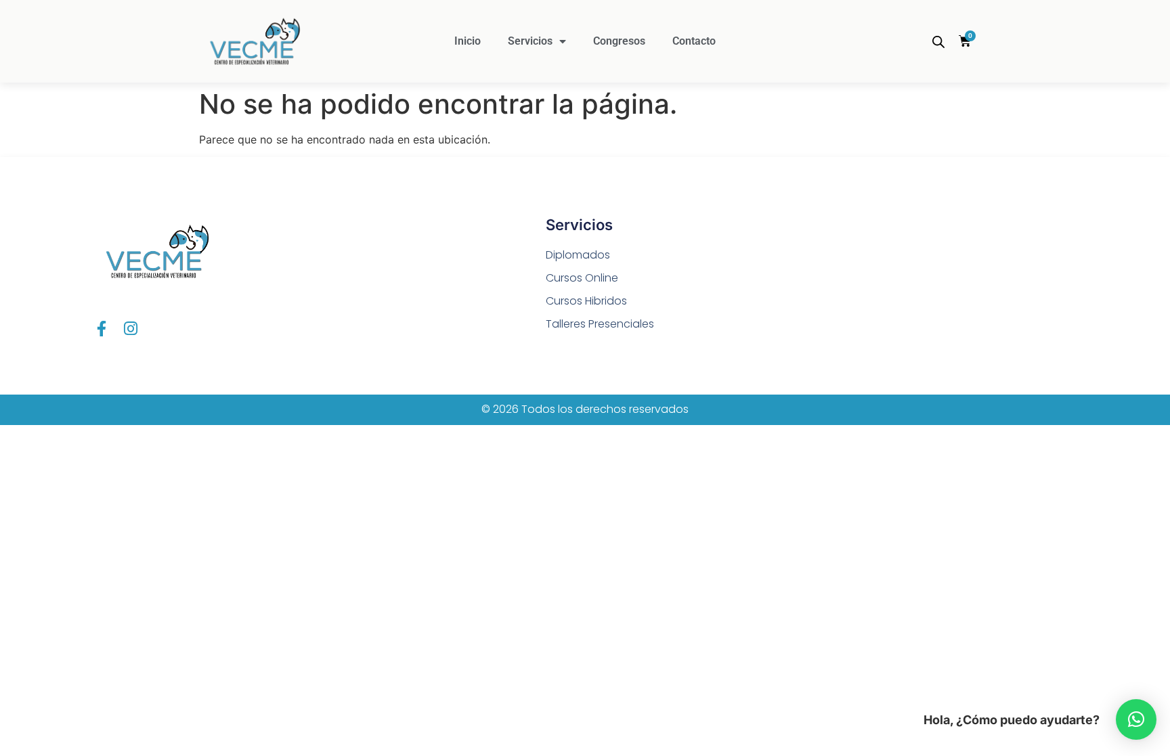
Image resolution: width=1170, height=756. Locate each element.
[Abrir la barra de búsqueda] (938, 41)
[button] (1136, 719)
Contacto (694, 41)
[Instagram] (130, 328)
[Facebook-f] (101, 328)
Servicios (530, 41)
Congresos (619, 41)
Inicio (467, 41)
